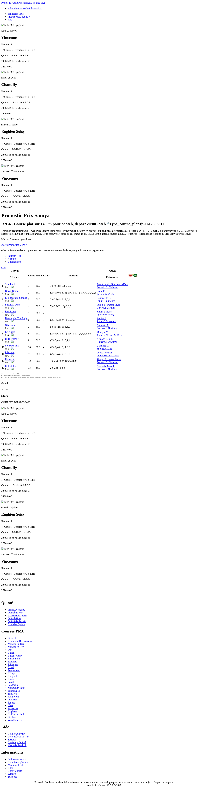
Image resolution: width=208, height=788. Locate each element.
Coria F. (101, 291)
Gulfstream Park (16, 714)
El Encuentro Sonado (16, 297)
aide (10, 19)
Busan (11, 679)
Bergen (11, 702)
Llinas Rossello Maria (108, 355)
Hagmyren (13, 696)
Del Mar (12, 717)
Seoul (11, 682)
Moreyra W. (103, 332)
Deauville (13, 638)
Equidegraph (14, 261)
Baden (11, 652)
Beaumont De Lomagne (20, 641)
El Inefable (10, 366)
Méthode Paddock (17, 745)
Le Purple (10, 332)
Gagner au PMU (16, 733)
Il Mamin (9, 352)
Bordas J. (101, 318)
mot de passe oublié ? (19, 16)
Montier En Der (16, 644)
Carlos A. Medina (106, 307)
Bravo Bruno (12, 291)
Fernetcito (10, 359)
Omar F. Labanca (106, 301)
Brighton (12, 711)
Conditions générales (18, 762)
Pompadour (14, 670)
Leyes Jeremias (104, 352)
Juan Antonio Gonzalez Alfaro (112, 284)
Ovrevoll (12, 699)
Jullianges (13, 664)
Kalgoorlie (13, 676)
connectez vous (16, 13)
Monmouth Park (16, 687)
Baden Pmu (14, 658)
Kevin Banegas (104, 311)
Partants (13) (14, 255)
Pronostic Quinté (16, 609)
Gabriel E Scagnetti (107, 341)
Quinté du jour (15, 612)
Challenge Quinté (17, 742)
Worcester (13, 708)
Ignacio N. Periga (106, 294)
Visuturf (12, 258)
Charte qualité (15, 770)
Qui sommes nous (17, 759)
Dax (10, 649)
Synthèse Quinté (16, 624)
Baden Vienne (15, 655)
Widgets (12, 773)
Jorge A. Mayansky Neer (109, 335)
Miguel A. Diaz (104, 348)
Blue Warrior (11, 338)
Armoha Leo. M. (105, 339)
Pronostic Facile (23, 2)
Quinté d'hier (14, 618)
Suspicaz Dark (12, 304)
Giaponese (10, 325)
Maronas (12, 661)
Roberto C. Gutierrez (107, 287)
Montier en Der (16, 646)
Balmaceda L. (104, 298)
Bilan (10, 768)
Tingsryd (12, 693)
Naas (10, 705)
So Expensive (12, 345)
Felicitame (10, 311)
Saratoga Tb (14, 690)
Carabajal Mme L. (106, 366)
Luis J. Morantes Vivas (108, 304)
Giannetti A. (103, 325)
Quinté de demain (17, 621)
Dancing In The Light (16, 318)
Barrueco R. (103, 345)
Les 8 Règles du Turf (18, 736)
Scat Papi (10, 284)
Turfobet (12, 776)
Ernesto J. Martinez (107, 328)
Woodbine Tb (15, 720)
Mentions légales (16, 765)
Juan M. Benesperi (106, 321)
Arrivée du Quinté (17, 615)
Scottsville (13, 685)
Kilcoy (11, 673)
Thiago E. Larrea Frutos (109, 359)
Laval (11, 667)
